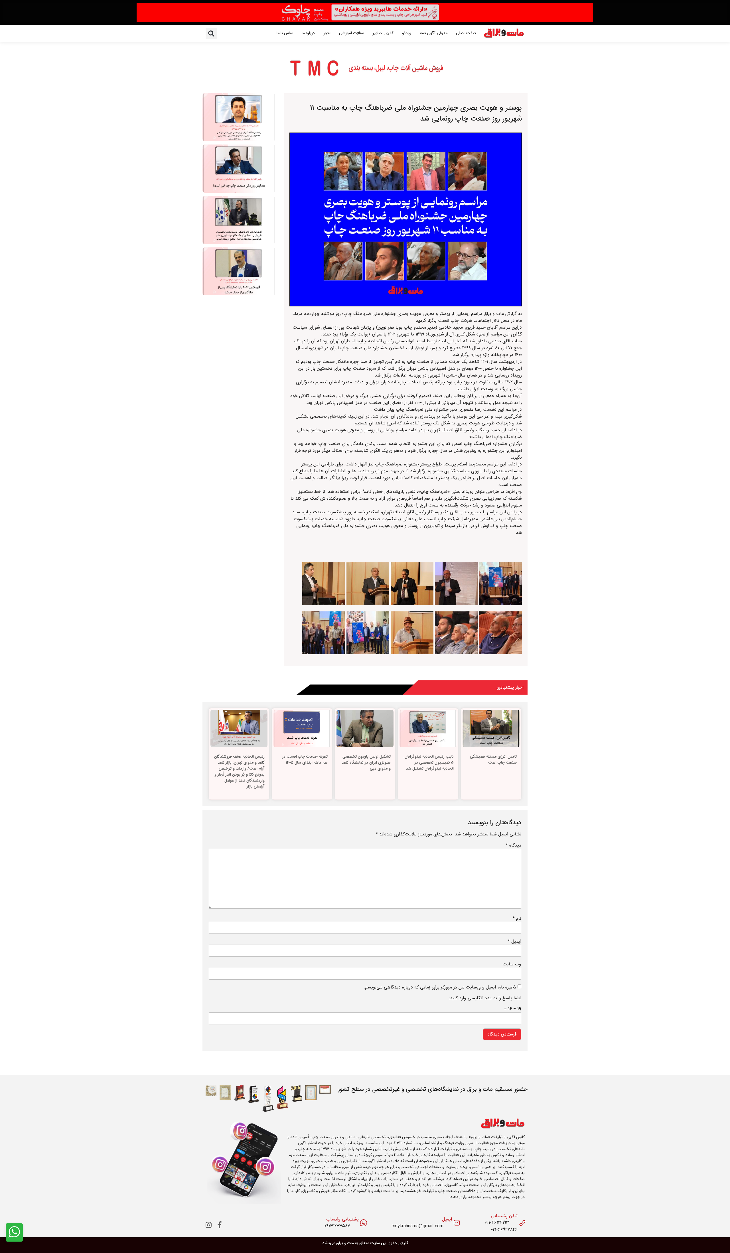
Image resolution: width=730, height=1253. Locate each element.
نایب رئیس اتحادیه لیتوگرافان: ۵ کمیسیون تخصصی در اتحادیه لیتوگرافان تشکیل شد (428, 762)
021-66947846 (504, 1229)
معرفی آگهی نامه (433, 33)
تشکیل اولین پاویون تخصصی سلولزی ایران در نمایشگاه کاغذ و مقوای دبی (366, 762)
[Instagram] (209, 1225)
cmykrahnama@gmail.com (417, 1226)
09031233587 (337, 1226)
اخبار (326, 33)
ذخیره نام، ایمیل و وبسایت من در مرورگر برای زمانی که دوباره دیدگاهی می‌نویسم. (440, 987)
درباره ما (308, 33)
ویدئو (406, 33)
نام (517, 918)
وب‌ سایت (511, 964)
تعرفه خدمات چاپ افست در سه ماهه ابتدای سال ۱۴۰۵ (305, 759)
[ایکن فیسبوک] (219, 1225)
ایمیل (514, 941)
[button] (211, 33)
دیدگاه (513, 845)
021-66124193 (497, 1222)
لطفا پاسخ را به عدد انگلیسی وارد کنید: (485, 998)
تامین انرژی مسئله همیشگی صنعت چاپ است (493, 759)
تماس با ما (285, 33)
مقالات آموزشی (351, 33)
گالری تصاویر (383, 33)
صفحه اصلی (466, 33)
